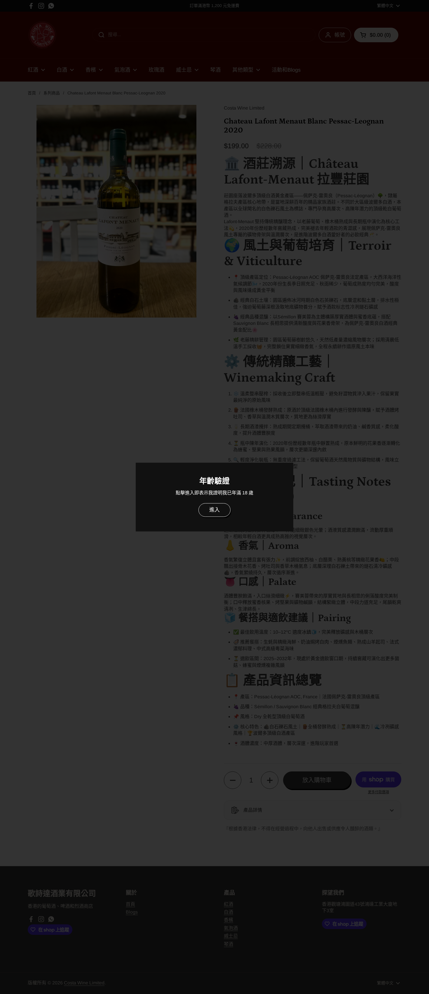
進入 (214, 510)
